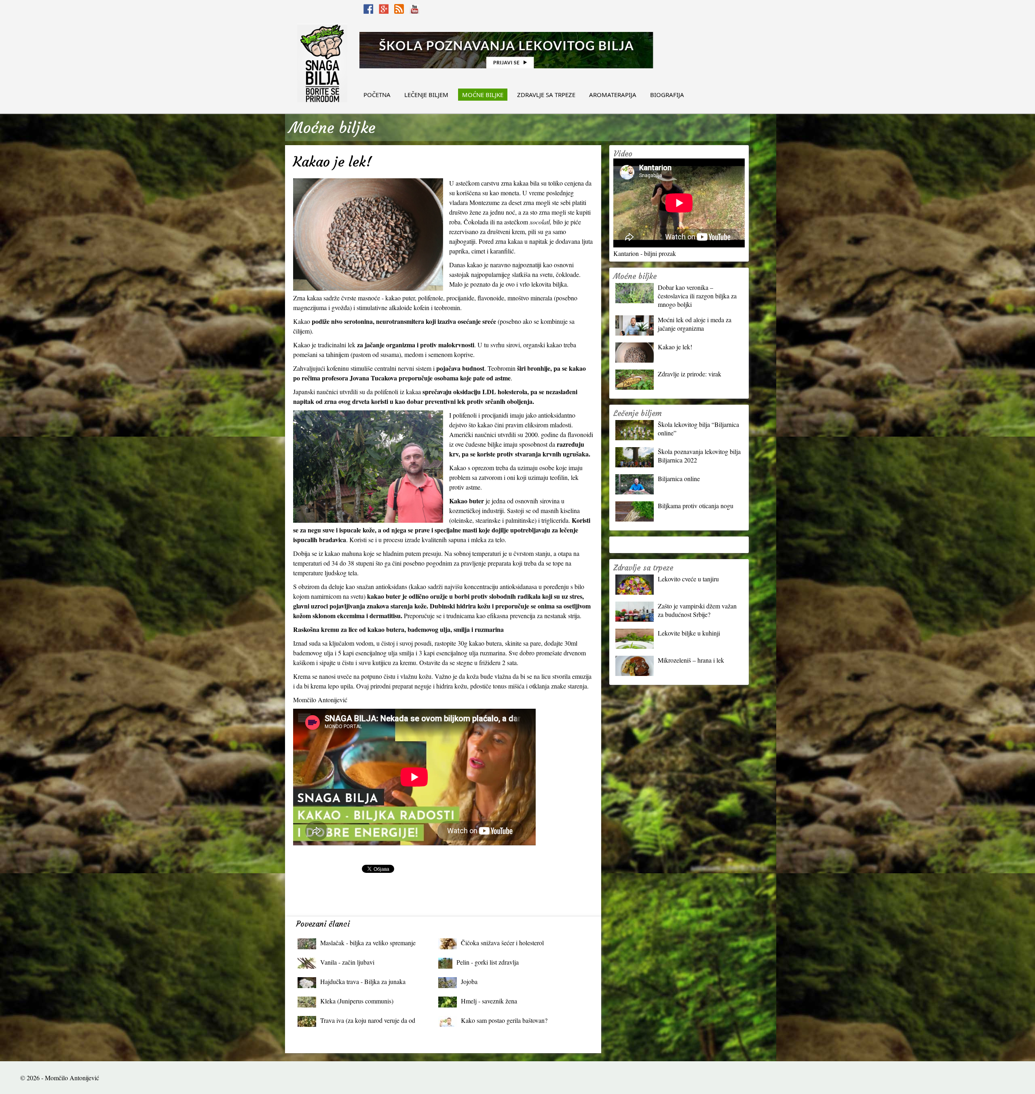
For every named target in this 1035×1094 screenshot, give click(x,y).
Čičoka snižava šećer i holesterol (502, 942)
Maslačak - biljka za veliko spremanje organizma (368, 944)
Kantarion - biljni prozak (644, 253)
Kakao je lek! (675, 346)
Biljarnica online (679, 478)
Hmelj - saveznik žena (489, 1001)
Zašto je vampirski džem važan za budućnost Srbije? (697, 610)
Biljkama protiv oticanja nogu (695, 505)
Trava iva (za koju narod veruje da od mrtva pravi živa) (367, 1022)
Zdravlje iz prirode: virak (689, 374)
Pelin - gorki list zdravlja (487, 962)
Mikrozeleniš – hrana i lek (691, 660)
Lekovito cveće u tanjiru (688, 578)
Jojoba (469, 981)
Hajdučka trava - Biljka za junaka (363, 981)
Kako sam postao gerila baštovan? (504, 1020)
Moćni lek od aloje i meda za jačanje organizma (694, 323)
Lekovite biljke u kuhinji (689, 633)
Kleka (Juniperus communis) (356, 1001)
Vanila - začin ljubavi (347, 962)
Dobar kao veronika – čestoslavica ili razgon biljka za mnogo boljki (697, 295)
